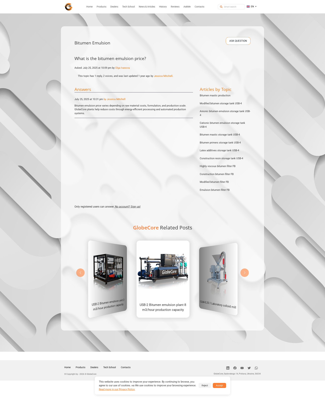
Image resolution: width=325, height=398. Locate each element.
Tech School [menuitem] (128, 6)
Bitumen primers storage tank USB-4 (220, 142)
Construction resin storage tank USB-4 (221, 158)
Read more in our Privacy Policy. (117, 389)
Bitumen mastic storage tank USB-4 (220, 134)
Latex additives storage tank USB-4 (219, 150)
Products (80, 367)
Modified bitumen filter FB (214, 181)
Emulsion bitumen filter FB (215, 189)
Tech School (109, 367)
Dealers (94, 367)
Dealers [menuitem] (114, 6)
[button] (244, 272)
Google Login (162, 138)
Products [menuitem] (101, 6)
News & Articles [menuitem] (147, 6)
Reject (205, 385)
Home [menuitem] (89, 6)
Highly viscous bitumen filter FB (217, 166)
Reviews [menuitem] (175, 6)
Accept (219, 385)
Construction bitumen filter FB (217, 174)
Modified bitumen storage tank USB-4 (221, 103)
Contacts (126, 367)
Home (67, 367)
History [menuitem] (163, 6)
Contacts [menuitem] (199, 6)
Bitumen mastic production (215, 95)
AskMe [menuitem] (187, 6)
